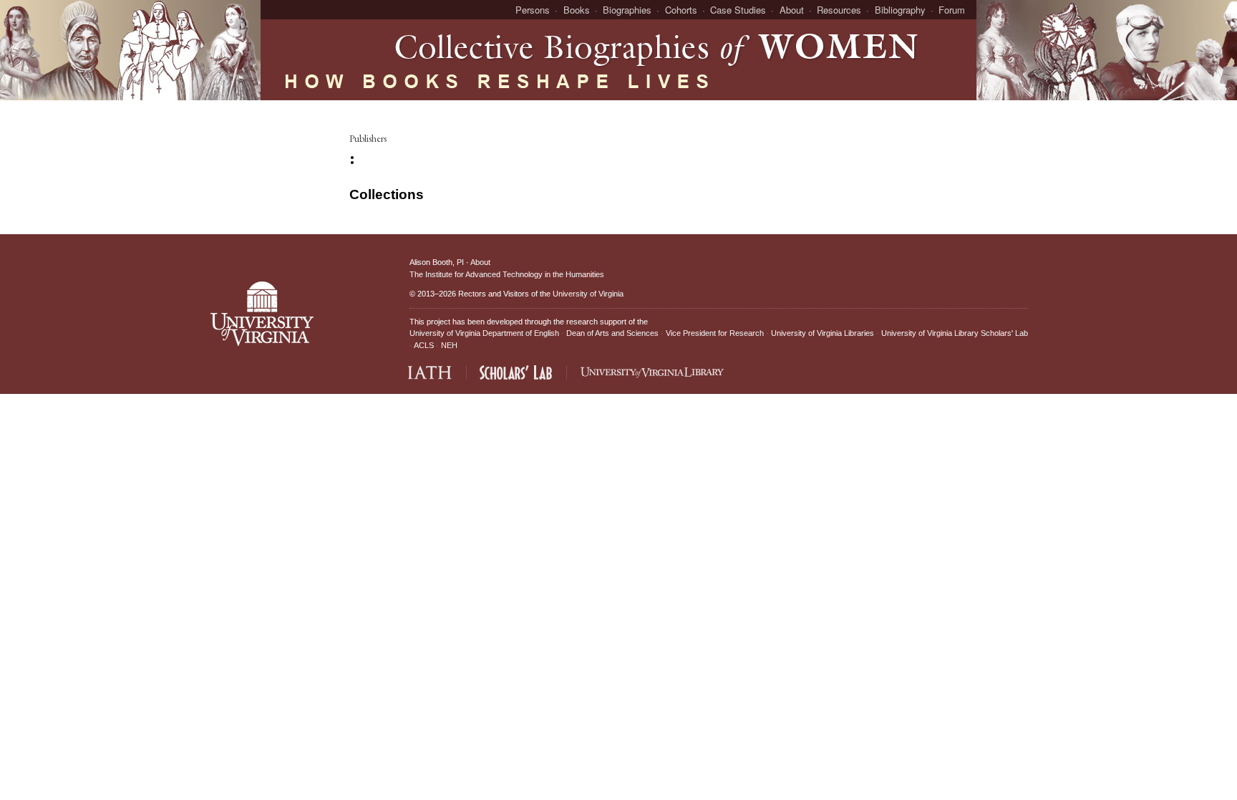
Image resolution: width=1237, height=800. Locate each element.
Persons (532, 9)
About (792, 9)
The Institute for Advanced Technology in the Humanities (506, 274)
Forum (951, 9)
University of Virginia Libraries (822, 333)
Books (576, 9)
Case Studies (738, 9)
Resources (839, 9)
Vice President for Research (715, 333)
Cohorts (681, 9)
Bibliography (900, 9)
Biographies (627, 9)
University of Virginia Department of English (484, 333)
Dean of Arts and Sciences (612, 333)
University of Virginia (588, 293)
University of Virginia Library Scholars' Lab (954, 333)
